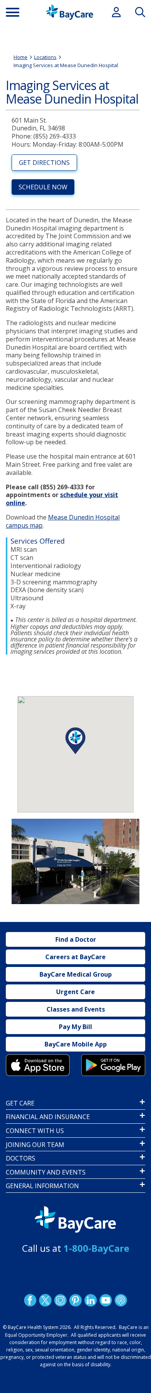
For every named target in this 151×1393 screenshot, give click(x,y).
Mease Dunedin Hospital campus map (63, 521)
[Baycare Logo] (69, 12)
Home (20, 57)
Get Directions (44, 162)
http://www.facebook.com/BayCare (30, 1300)
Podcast (121, 1300)
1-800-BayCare (96, 1248)
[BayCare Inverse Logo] (75, 1219)
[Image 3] (38, 1065)
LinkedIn (90, 1300)
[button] (75, 740)
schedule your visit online (62, 498)
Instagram (60, 1300)
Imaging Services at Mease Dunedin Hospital (66, 65)
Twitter (45, 1300)
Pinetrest (75, 1300)
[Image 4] (113, 1065)
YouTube (106, 1300)
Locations (45, 57)
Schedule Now (43, 187)
